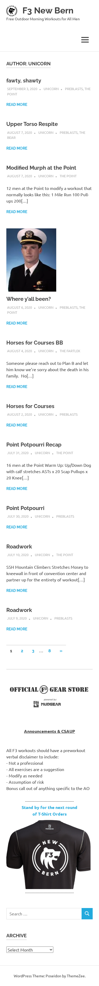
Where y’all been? (28, 299)
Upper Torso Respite (32, 124)
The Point (68, 176)
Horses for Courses (30, 406)
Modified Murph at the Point (41, 168)
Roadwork (19, 546)
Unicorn (51, 88)
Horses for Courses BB (34, 343)
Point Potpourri (25, 508)
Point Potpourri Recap (34, 445)
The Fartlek (70, 351)
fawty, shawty (23, 80)
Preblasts (74, 88)
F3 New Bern (47, 10)
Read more (16, 104)
